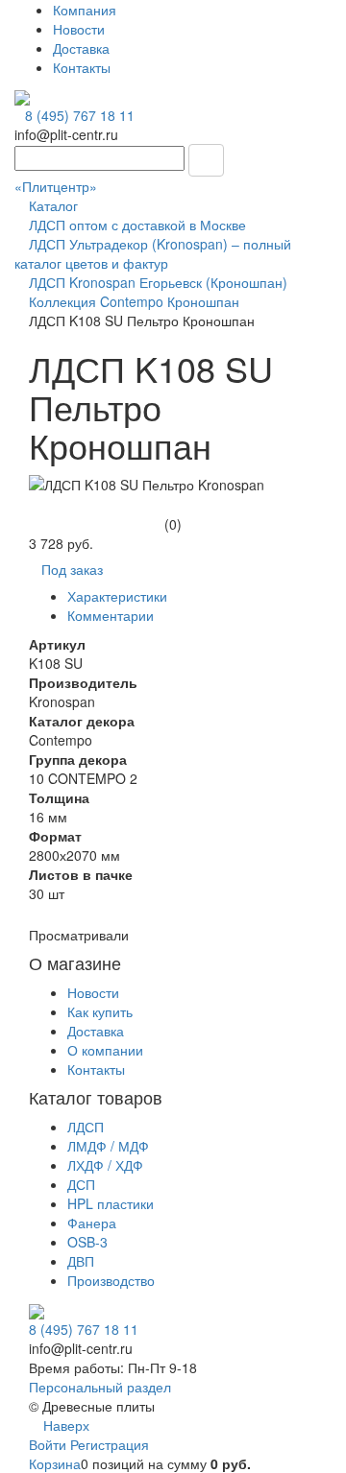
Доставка (81, 48)
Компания (84, 9)
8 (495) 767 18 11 (80, 115)
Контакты (82, 67)
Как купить (100, 1011)
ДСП (81, 1184)
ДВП (80, 1261)
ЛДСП (85, 1126)
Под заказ (72, 569)
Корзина (55, 1463)
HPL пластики (110, 1203)
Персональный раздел (100, 1386)
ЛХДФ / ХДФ (105, 1165)
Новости (79, 28)
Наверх (64, 1425)
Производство (111, 1280)
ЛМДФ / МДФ (108, 1145)
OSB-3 (87, 1241)
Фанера (91, 1222)
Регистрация (109, 1444)
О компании (105, 1049)
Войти (49, 1444)
